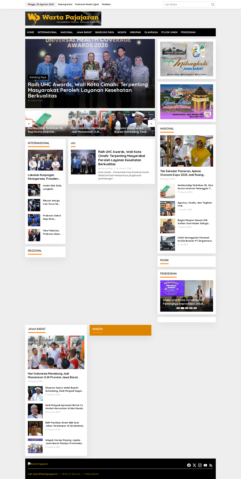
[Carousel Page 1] (178, 308)
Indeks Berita (92, 473)
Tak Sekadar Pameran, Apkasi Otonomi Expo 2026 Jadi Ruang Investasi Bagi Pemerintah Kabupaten (186, 173)
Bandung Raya (38, 77)
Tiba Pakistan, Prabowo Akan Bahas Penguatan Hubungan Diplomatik (51, 232)
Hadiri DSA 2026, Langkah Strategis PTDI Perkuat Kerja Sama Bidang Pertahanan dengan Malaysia (52, 187)
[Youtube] (205, 465)
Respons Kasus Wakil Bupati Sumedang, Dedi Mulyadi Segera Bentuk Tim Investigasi (133, 130)
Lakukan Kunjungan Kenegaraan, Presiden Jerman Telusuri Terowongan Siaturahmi (44, 177)
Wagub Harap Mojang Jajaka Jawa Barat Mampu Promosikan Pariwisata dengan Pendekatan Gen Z (64, 442)
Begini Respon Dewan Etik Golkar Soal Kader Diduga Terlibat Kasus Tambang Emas (195, 222)
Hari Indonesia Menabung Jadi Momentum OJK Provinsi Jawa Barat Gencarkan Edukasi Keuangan (88, 130)
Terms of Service (71, 473)
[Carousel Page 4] (191, 308)
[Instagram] (200, 465)
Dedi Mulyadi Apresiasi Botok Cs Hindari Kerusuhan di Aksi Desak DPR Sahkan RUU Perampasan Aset (64, 407)
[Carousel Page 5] (195, 308)
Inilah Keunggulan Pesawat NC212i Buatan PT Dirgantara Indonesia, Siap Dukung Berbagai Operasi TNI (195, 239)
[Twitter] (194, 465)
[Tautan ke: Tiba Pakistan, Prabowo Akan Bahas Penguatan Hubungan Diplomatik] (34, 235)
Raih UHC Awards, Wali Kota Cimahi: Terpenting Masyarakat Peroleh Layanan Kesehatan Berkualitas (88, 89)
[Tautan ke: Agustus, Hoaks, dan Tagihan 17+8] (167, 208)
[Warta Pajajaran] (63, 18)
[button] (213, 4)
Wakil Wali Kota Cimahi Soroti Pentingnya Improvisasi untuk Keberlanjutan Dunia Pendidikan (184, 302)
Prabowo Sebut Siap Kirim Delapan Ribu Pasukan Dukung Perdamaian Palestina (52, 217)
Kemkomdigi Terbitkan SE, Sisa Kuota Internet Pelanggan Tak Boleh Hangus (46, 130)
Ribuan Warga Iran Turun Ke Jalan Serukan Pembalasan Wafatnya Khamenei (51, 202)
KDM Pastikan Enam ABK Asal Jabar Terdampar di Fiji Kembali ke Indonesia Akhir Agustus (64, 424)
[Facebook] (189, 465)
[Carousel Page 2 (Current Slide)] (182, 308)
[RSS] (211, 465)
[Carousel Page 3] (186, 308)
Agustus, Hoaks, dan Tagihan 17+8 (195, 204)
